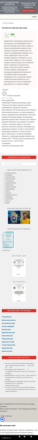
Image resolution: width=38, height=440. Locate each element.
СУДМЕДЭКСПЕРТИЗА (11, 195)
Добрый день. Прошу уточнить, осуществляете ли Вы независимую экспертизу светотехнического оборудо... (20, 377)
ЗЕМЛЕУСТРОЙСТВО (10, 187)
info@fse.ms (28, 7)
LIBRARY (7, 203)
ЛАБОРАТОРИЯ (9, 185)
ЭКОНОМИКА (8, 197)
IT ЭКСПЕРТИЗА (9, 181)
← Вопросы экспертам (7, 23)
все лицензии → (6, 250)
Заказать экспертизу (29, 11)
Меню (34, 17)
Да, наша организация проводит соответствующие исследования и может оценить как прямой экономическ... (20, 389)
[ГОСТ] (19, 276)
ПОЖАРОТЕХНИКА (10, 177)
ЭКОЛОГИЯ (8, 193)
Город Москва (6, 317)
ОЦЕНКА (7, 191)
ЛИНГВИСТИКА (9, 199)
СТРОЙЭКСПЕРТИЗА (10, 173)
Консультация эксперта (19, 357)
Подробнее (30, 435)
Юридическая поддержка (19, 157)
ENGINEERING (8, 175)
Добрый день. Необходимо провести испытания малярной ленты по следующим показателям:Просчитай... (20, 383)
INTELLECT (8, 201)
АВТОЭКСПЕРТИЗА (10, 179)
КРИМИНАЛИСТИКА (10, 183)
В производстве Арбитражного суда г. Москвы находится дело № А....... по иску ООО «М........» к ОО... (20, 365)
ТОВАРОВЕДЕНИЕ (10, 189)
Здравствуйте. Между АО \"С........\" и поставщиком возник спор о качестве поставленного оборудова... (20, 371)
